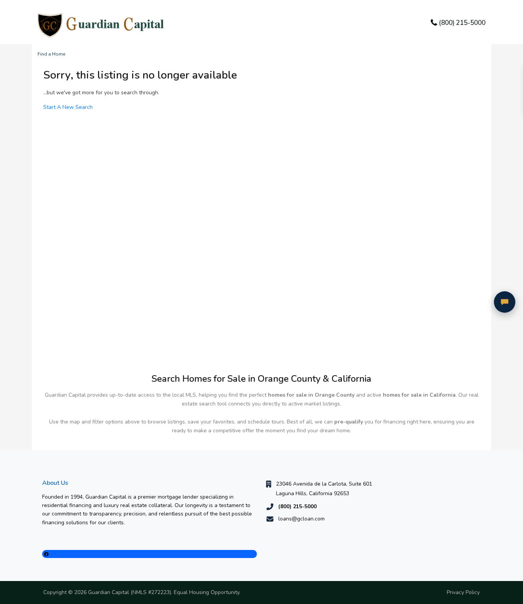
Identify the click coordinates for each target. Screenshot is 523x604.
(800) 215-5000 (462, 22)
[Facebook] (149, 554)
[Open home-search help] (504, 302)
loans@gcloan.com (301, 518)
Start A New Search (68, 107)
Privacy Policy (463, 592)
